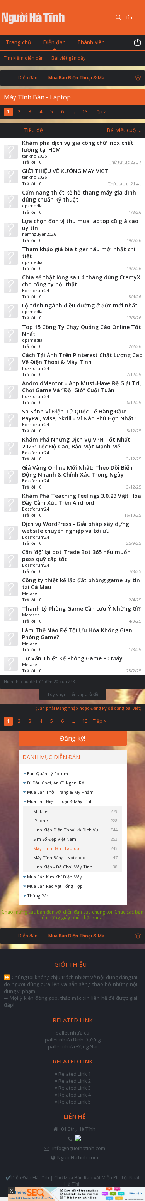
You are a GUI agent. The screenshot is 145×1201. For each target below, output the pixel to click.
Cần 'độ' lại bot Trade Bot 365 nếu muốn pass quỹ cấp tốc (76, 555)
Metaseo (31, 593)
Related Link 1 (74, 1073)
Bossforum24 (35, 290)
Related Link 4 (74, 1094)
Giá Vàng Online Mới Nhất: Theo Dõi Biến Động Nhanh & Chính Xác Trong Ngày (77, 471)
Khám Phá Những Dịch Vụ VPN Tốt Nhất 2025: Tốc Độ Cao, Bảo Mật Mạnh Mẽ (76, 443)
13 (85, 111)
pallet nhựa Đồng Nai (72, 1046)
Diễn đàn (54, 42)
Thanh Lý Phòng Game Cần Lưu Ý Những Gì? (81, 608)
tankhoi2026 (34, 156)
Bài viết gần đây (68, 58)
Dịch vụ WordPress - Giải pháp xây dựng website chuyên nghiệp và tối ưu (75, 527)
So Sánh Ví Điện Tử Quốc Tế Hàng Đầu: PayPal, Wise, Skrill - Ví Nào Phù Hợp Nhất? (79, 415)
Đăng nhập (137, 42)
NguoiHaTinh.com (77, 1157)
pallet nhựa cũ (72, 1032)
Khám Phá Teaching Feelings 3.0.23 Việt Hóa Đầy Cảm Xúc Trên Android (81, 499)
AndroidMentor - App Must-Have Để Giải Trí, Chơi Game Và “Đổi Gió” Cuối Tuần (81, 387)
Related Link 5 (74, 1101)
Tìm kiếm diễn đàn (24, 58)
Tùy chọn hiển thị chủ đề (72, 694)
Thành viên (91, 42)
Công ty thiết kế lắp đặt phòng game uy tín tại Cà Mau (81, 583)
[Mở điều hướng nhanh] (138, 77)
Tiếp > (99, 111)
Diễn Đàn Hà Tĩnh (30, 1177)
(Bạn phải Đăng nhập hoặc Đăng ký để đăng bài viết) (88, 708)
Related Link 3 (74, 1087)
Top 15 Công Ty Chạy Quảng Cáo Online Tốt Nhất (81, 330)
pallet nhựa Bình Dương (73, 1039)
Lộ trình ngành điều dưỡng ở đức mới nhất (80, 305)
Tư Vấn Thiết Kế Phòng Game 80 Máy (72, 658)
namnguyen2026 (39, 234)
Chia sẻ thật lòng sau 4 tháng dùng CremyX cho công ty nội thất (81, 281)
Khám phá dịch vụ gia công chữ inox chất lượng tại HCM (77, 146)
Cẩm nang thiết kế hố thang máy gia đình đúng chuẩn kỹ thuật (79, 196)
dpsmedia (32, 205)
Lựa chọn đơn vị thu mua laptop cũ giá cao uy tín (80, 224)
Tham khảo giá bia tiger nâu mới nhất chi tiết (78, 252)
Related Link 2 (74, 1080)
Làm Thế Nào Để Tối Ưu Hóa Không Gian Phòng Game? (77, 634)
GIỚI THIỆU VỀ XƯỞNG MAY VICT (65, 171)
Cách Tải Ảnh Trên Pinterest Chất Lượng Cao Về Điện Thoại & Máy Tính (82, 358)
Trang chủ (18, 42)
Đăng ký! (72, 738)
